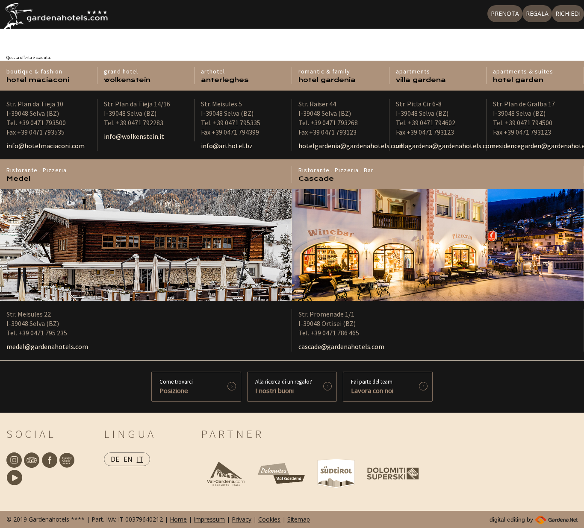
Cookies (269, 519)
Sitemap (298, 519)
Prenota (505, 13)
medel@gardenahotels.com (47, 346)
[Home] (54, 20)
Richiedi (568, 13)
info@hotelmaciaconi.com (45, 145)
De (115, 459)
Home (178, 519)
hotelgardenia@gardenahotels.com (351, 145)
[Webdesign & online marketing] (556, 519)
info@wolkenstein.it (134, 136)
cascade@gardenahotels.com (341, 346)
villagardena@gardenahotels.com (446, 145)
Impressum (209, 519)
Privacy (241, 519)
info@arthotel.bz (227, 145)
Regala (537, 13)
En (128, 459)
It (140, 459)
